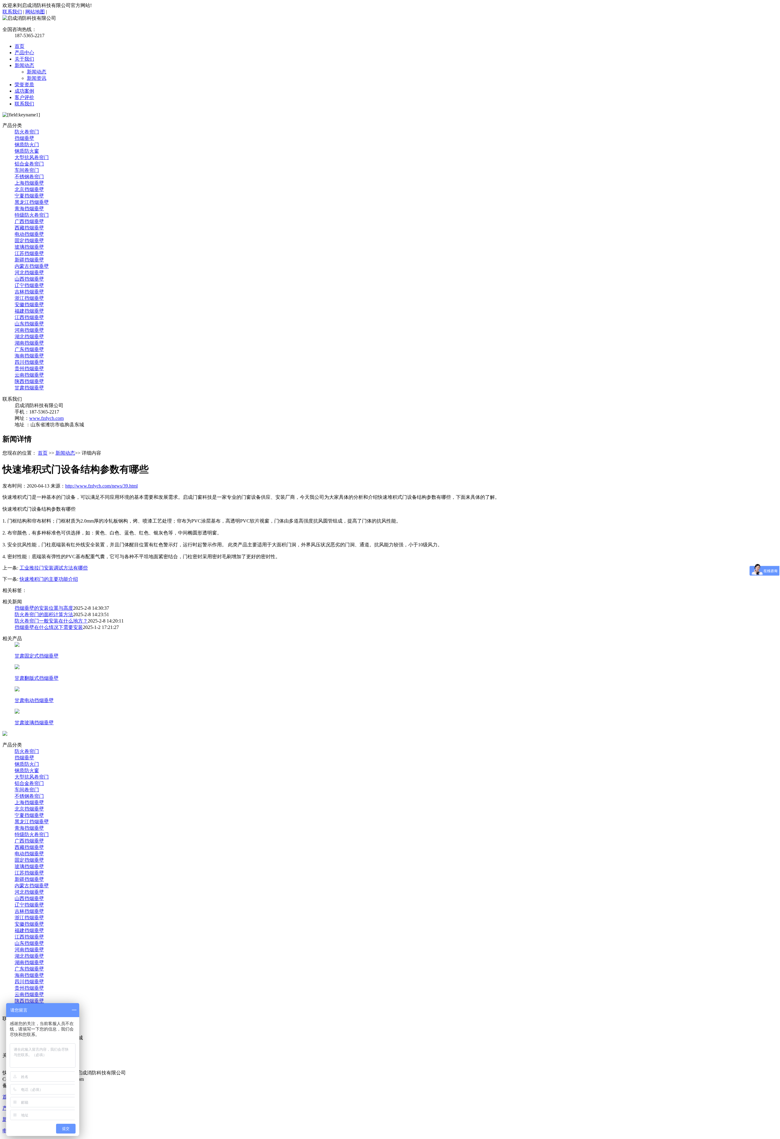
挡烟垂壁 (24, 138)
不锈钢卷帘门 (29, 176)
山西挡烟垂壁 (29, 279)
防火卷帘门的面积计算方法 (44, 614)
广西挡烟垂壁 (29, 221)
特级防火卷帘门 (32, 215)
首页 (19, 46)
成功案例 (24, 91)
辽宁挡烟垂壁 (29, 285)
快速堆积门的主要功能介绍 (49, 579)
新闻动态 (24, 65)
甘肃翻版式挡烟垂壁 (36, 678)
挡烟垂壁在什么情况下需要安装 (49, 627)
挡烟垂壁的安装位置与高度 (44, 608)
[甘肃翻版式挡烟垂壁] (17, 667)
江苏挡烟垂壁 (29, 253)
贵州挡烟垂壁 (29, 368)
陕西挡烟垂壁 (29, 381)
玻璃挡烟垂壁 (29, 247)
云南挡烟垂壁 (29, 375)
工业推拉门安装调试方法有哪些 (54, 567)
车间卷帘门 (27, 170)
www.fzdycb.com (46, 418)
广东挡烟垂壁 (29, 349)
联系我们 (12, 11)
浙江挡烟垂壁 (29, 298)
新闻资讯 (36, 78)
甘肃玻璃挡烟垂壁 (34, 722)
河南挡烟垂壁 (29, 330)
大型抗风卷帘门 (32, 157)
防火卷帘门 (27, 131)
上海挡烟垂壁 (29, 183)
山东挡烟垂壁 (29, 323)
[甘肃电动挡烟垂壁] (17, 689)
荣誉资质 (24, 84)
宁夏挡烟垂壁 (29, 195)
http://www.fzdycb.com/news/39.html (101, 485)
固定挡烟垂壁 (29, 240)
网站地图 (35, 11)
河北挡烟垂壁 (29, 272)
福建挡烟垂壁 (29, 311)
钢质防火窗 (27, 151)
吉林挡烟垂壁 (29, 291)
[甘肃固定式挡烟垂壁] (17, 645)
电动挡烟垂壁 (29, 234)
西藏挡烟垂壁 (29, 227)
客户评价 (24, 97)
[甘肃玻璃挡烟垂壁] (17, 712)
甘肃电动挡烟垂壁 (34, 700)
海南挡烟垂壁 (29, 355)
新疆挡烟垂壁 (29, 259)
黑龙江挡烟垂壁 (32, 202)
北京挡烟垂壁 (29, 189)
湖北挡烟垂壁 (29, 336)
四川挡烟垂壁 (29, 362)
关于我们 (24, 59)
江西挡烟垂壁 (29, 317)
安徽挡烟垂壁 (29, 304)
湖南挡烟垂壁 (29, 343)
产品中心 (24, 52)
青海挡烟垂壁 (29, 208)
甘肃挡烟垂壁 (29, 387)
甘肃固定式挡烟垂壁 (36, 655)
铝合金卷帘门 (29, 163)
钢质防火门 (27, 144)
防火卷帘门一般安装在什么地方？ (51, 620)
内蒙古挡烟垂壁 (32, 266)
